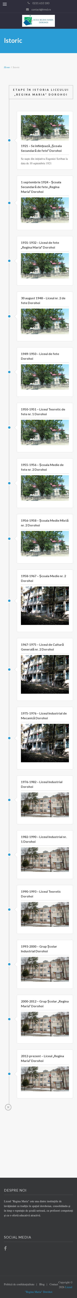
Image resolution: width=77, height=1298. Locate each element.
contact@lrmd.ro (41, 9)
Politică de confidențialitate (19, 1284)
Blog (42, 1284)
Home (7, 67)
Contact (54, 1284)
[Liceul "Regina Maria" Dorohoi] (38, 21)
